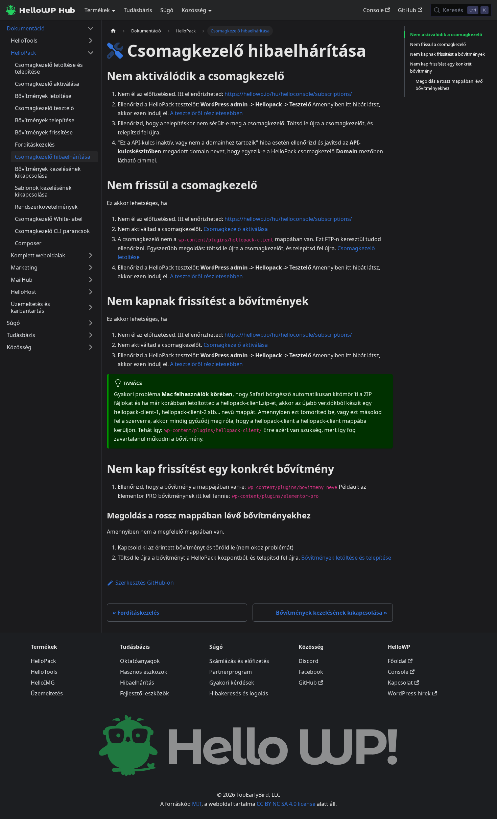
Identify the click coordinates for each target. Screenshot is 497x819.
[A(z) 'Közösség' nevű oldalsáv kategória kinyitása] (90, 347)
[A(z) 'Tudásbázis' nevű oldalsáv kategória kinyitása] (90, 335)
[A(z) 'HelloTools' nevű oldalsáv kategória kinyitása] (90, 40)
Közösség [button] (194, 10)
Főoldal (397, 661)
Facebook (311, 671)
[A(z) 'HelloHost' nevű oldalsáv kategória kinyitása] (90, 291)
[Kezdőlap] (113, 31)
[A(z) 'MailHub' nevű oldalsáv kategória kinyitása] (90, 279)
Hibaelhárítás (137, 682)
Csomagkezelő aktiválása (236, 229)
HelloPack (43, 661)
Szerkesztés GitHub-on (144, 582)
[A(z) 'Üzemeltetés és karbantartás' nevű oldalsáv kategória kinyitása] (90, 307)
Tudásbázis (138, 10)
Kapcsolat (400, 682)
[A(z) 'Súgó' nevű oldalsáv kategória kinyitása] (90, 322)
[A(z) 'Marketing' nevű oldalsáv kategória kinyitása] (90, 267)
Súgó (166, 10)
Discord (308, 661)
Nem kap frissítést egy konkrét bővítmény (441, 67)
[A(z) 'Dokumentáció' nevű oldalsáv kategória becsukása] (90, 28)
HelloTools (44, 671)
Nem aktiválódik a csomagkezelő (446, 34)
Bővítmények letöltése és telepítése (346, 557)
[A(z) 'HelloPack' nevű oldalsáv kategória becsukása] (90, 52)
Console (373, 10)
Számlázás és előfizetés (239, 661)
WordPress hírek (409, 693)
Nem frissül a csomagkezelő (438, 44)
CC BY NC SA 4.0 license (286, 804)
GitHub (407, 10)
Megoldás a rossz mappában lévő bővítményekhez (449, 84)
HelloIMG (43, 682)
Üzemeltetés (47, 693)
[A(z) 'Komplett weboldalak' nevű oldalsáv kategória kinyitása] (90, 255)
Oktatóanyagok (140, 661)
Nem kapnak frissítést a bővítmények (447, 54)
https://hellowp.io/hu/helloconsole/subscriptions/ (288, 94)
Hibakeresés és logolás (238, 693)
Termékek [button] (97, 10)
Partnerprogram (230, 671)
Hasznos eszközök (143, 671)
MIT (197, 804)
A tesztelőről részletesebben (206, 113)
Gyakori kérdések (231, 682)
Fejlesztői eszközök (144, 693)
